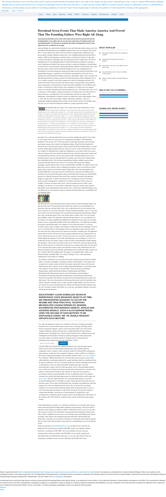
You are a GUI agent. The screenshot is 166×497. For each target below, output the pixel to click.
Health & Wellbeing (71, 19)
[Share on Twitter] (113, 97)
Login (13, 11)
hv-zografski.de (58, 476)
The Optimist (112, 19)
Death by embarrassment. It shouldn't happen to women (115, 79)
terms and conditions (89, 355)
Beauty (82, 19)
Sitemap (3, 487)
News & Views (43, 19)
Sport (54, 14)
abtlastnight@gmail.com (59, 426)
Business (62, 14)
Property (94, 14)
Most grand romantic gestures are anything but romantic (114, 53)
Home (41, 14)
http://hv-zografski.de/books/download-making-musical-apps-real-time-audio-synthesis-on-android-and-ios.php (55, 472)
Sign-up (20, 11)
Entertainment (104, 14)
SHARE (42, 109)
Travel (121, 14)
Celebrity (97, 19)
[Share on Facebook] (113, 95)
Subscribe (5, 11)
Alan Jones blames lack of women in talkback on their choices (114, 72)
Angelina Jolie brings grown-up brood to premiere (113, 60)
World (70, 14)
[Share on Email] (113, 117)
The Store (122, 19)
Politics (76, 14)
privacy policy (43, 378)
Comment (85, 14)
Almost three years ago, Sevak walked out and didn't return (114, 66)
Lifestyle (114, 14)
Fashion (90, 19)
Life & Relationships (56, 19)
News (48, 14)
